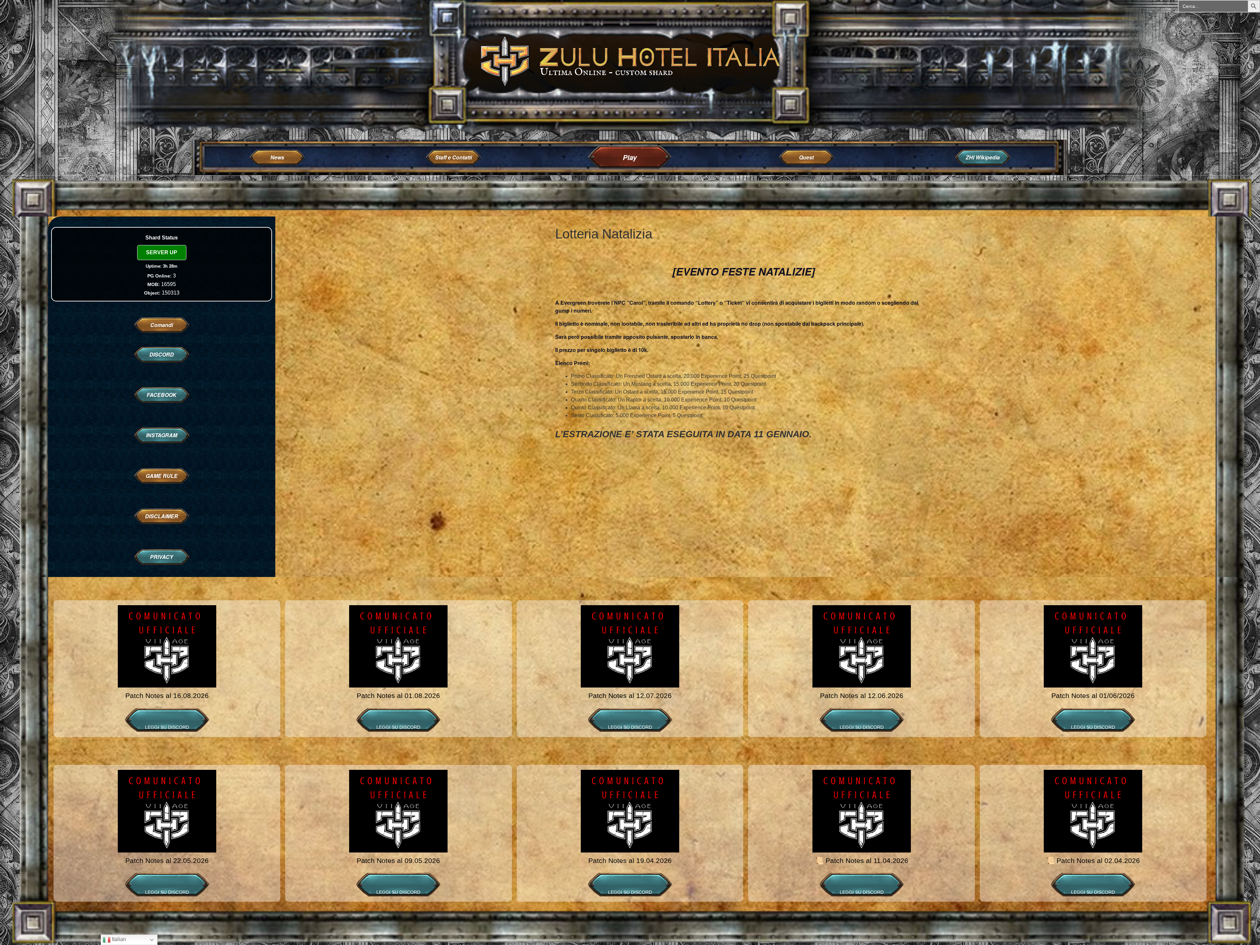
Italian (118, 939)
